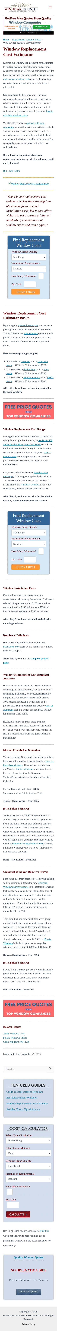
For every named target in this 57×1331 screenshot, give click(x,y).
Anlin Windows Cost (13, 1033)
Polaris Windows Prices (15, 1037)
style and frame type (28, 325)
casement (25, 361)
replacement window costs (16, 79)
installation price (11, 646)
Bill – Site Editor (11, 171)
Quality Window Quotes (28, 1257)
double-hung (29, 369)
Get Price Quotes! (28, 1291)
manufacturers (31, 333)
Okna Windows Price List (16, 1041)
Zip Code (16, 284)
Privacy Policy (28, 1324)
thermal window (31, 377)
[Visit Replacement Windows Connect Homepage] (28, 25)
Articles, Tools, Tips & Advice (23, 1109)
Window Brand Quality (24, 251)
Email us (44, 1231)
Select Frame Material (18, 1148)
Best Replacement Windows (22, 1097)
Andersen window (30, 484)
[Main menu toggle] (50, 7)
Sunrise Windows (24, 769)
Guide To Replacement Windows (24, 1091)
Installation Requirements (25, 263)
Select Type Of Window (19, 1135)
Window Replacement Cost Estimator (27, 1103)
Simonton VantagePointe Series (27, 843)
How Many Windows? (23, 276)
